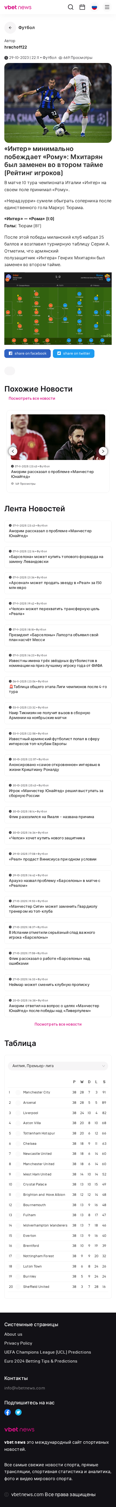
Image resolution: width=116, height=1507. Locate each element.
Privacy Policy (18, 1343)
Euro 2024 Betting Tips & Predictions (41, 1361)
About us (13, 1334)
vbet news (15, 1442)
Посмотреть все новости (58, 1024)
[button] (10, 28)
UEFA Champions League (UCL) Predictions (47, 1352)
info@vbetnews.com (24, 1388)
